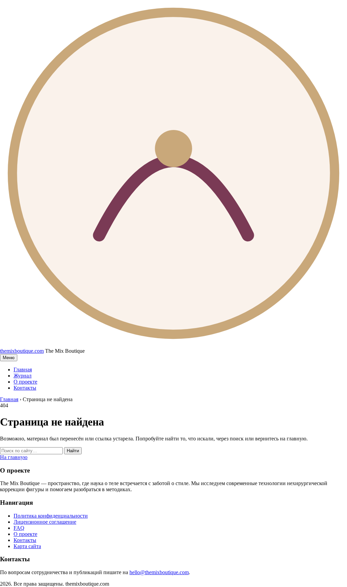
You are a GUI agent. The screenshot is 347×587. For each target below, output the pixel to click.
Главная (23, 369)
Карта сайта (27, 546)
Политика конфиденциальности (51, 516)
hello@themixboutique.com (159, 572)
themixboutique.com (22, 351)
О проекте (25, 382)
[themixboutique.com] (173, 345)
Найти (73, 450)
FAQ (19, 528)
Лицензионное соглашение (45, 522)
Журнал (23, 375)
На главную (13, 457)
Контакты (25, 388)
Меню (9, 357)
